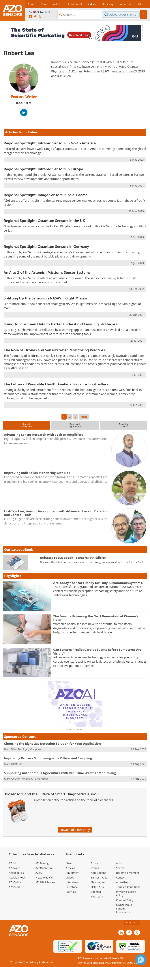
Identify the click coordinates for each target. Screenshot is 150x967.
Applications (98, 872)
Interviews (72, 882)
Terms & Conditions (128, 887)
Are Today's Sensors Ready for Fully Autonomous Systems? (98, 583)
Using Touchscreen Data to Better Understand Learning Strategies (60, 324)
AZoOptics (15, 882)
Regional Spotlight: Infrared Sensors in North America (50, 143)
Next (84, 416)
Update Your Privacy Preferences (33, 962)
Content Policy (125, 900)
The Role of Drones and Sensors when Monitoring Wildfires (54, 350)
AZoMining (42, 863)
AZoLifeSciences (45, 882)
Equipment (72, 872)
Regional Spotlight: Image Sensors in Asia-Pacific (45, 195)
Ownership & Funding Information (124, 908)
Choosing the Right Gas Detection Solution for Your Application (52, 743)
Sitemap (96, 891)
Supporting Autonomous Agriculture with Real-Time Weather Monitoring (60, 773)
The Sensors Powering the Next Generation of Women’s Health (95, 618)
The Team (97, 896)
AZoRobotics (16, 872)
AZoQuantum (43, 868)
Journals (71, 891)
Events (95, 868)
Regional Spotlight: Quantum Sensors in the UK (44, 220)
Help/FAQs (97, 887)
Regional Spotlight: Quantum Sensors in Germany (46, 246)
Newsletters (98, 882)
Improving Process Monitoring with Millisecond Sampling (48, 758)
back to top (131, 922)
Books (94, 863)
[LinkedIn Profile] (23, 112)
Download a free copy (75, 830)
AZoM (12, 863)
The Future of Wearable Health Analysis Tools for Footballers (56, 384)
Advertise (122, 882)
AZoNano (14, 868)
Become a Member (127, 872)
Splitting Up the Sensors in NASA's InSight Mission (46, 298)
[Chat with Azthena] (140, 959)
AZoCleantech (17, 877)
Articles (70, 868)
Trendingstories (123, 425)
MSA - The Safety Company (26, 749)
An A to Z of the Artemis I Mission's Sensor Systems (47, 272)
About (119, 863)
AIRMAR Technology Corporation (29, 778)
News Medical (44, 877)
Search (120, 868)
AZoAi (38, 872)
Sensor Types (99, 877)
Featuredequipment (75, 425)
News (69, 863)
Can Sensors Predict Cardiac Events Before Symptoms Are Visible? (97, 651)
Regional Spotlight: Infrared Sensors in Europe (43, 169)
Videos (70, 877)
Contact (120, 877)
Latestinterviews (26, 425)
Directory (71, 887)
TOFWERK (16, 764)
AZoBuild (14, 887)
